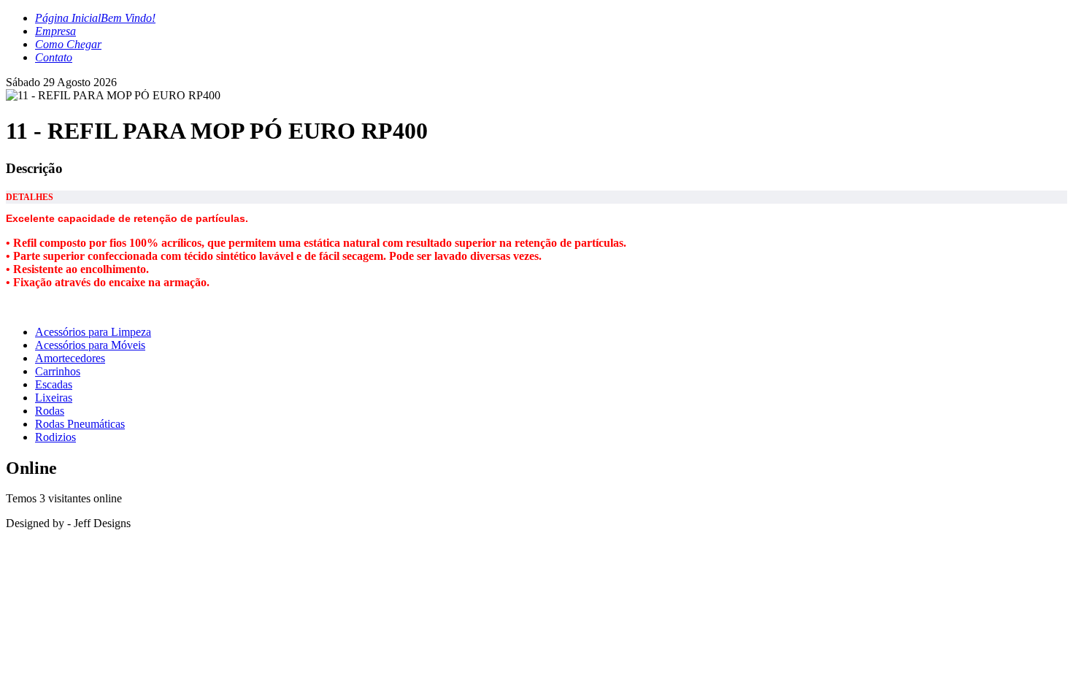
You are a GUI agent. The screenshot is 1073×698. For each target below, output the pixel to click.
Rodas (49, 410)
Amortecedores (70, 358)
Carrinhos (57, 371)
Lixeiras (53, 397)
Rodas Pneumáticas (80, 424)
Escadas (53, 384)
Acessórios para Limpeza (93, 332)
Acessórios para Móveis (90, 345)
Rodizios (55, 437)
